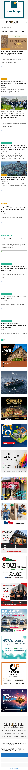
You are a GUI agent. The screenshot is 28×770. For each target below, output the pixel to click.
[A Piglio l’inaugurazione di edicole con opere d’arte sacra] (14, 229)
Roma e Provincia (5, 48)
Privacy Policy (16, 768)
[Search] (26, 22)
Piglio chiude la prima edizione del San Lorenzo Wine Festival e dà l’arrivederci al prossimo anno (13, 325)
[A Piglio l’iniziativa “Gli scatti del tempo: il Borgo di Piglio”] (14, 288)
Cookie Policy (10, 768)
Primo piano (4, 79)
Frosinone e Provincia (6, 143)
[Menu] (2, 22)
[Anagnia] (14, 22)
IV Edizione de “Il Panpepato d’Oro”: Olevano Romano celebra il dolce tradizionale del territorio (12, 53)
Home (2, 27)
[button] (26, 741)
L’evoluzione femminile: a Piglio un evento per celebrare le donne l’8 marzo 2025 (13, 83)
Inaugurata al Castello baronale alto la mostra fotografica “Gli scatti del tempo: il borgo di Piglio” (14, 268)
